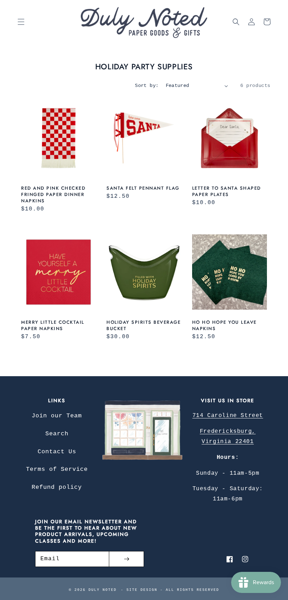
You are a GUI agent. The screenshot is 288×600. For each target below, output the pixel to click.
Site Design (141, 590)
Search (56, 433)
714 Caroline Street (227, 415)
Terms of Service (57, 469)
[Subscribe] (126, 559)
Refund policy (57, 487)
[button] (21, 22)
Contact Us (57, 451)
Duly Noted (103, 590)
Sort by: (146, 85)
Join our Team (57, 415)
